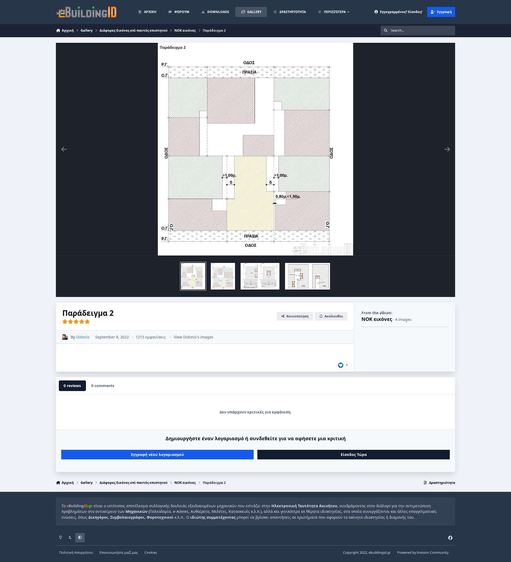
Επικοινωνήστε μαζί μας (119, 552)
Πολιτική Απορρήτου (76, 552)
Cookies (151, 552)
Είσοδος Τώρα (354, 454)
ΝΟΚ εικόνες (376, 319)
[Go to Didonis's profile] (65, 337)
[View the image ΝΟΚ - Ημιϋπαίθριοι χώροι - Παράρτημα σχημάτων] (307, 276)
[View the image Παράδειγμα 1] (223, 276)
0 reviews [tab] (72, 385)
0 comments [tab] (102, 385)
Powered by (422, 552)
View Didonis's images (193, 336)
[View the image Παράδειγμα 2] (193, 276)
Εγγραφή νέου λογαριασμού (157, 454)
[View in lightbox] (255, 149)
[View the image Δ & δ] (260, 276)
